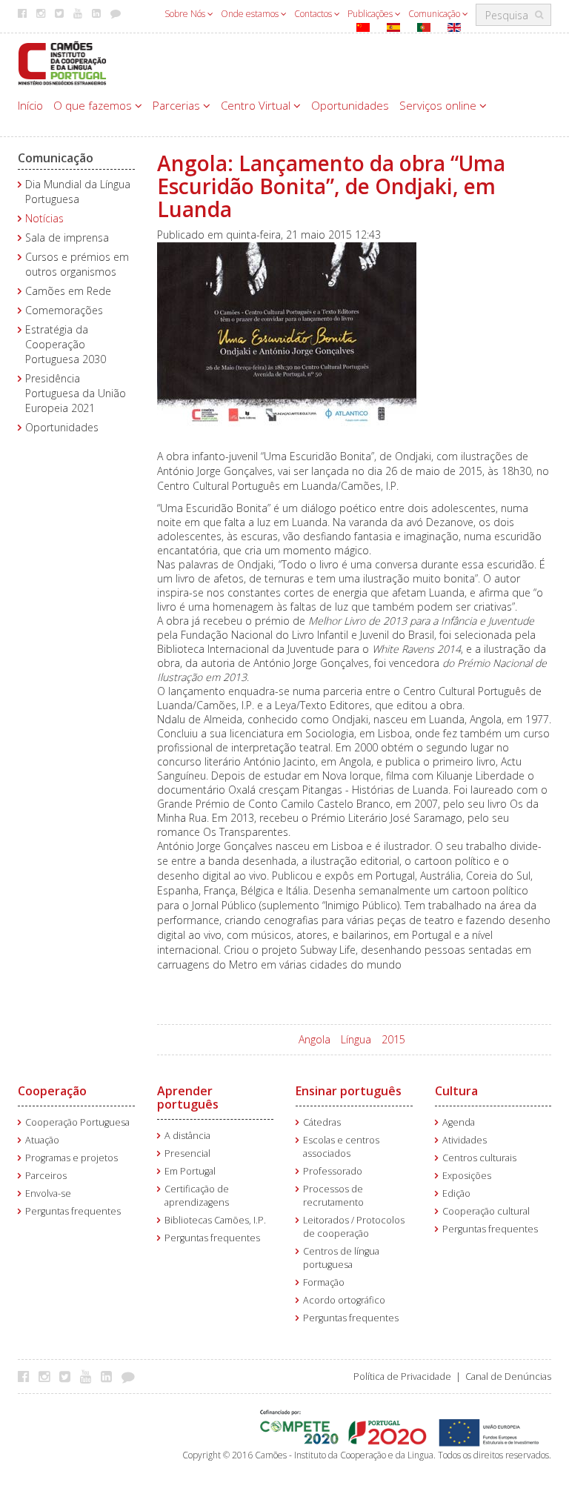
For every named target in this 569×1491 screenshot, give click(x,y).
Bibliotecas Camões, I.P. (215, 1220)
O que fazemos (94, 105)
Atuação (42, 1140)
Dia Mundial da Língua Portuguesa (77, 191)
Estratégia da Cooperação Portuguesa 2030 (65, 344)
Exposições (466, 1175)
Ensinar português (349, 1091)
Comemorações (64, 310)
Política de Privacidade (402, 1376)
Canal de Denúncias (508, 1376)
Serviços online (439, 105)
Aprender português (188, 1097)
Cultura (456, 1091)
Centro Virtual (257, 105)
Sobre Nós (185, 13)
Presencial (187, 1153)
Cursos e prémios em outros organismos (77, 264)
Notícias (44, 218)
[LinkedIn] (110, 1376)
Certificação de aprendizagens (196, 1196)
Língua (356, 1039)
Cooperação (52, 1091)
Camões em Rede (68, 291)
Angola (314, 1039)
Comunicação (435, 13)
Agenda (458, 1122)
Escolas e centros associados (341, 1147)
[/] (62, 62)
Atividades (464, 1140)
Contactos (314, 13)
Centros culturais (479, 1158)
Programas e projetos (71, 1158)
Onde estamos (251, 13)
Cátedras (322, 1122)
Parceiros (46, 1175)
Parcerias (178, 105)
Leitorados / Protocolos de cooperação (354, 1227)
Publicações (371, 13)
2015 (393, 1039)
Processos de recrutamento (333, 1196)
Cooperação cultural (486, 1211)
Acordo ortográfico (344, 1300)
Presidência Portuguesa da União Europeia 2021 (75, 393)
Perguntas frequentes (73, 1211)
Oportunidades (350, 105)
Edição (456, 1193)
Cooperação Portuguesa (77, 1122)
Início (30, 105)
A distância (187, 1135)
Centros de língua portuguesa (341, 1258)
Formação (324, 1282)
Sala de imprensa (67, 237)
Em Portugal (190, 1171)
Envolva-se (48, 1193)
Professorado (332, 1171)
